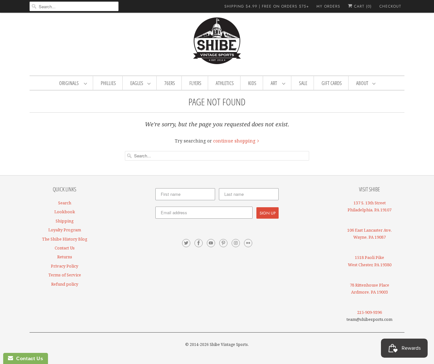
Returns (64, 257)
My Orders (328, 6)
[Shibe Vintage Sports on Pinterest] (223, 243)
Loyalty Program (64, 230)
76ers (169, 83)
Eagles (137, 83)
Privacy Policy (64, 266)
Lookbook (64, 212)
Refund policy (64, 284)
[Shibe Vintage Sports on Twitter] (186, 243)
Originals (70, 83)
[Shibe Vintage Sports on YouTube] (211, 243)
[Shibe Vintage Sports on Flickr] (248, 243)
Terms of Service (64, 275)
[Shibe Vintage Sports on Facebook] (198, 243)
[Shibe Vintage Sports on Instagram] (236, 243)
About (362, 83)
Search (64, 203)
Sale (303, 83)
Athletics (225, 83)
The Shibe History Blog (64, 239)
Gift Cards (332, 83)
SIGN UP (267, 213)
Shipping (65, 221)
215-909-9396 (369, 312)
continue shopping (235, 141)
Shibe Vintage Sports (229, 344)
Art (275, 83)
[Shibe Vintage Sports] (217, 43)
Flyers (195, 83)
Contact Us (65, 248)
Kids (252, 83)
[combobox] (74, 6)
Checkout (390, 6)
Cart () (362, 6)
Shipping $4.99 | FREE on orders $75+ (266, 6)
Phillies (108, 83)
